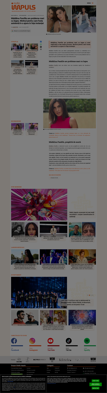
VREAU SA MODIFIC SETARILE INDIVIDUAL (95, 384)
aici (14, 387)
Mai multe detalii (10, 381)
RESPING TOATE (96, 388)
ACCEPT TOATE (96, 380)
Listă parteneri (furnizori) (51, 383)
